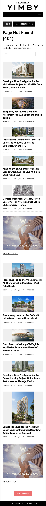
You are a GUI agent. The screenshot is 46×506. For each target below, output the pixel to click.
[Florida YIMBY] (23, 6)
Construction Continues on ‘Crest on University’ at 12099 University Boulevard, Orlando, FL (21, 142)
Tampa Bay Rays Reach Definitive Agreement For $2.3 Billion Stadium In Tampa (22, 114)
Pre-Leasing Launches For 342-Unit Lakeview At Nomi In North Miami (21, 317)
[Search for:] (19, 53)
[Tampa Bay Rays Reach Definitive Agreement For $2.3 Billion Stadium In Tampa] (23, 107)
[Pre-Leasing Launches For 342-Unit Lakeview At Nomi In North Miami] (23, 311)
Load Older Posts (23, 493)
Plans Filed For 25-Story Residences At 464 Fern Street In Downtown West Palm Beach (22, 283)
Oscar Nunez (29, 122)
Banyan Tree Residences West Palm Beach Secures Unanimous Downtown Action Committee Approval (22, 430)
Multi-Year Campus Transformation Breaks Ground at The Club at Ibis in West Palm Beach (21, 171)
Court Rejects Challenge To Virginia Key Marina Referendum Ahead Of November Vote (21, 347)
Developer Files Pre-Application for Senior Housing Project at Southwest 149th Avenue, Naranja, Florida (22, 378)
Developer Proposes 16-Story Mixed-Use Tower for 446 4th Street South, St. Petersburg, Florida (22, 201)
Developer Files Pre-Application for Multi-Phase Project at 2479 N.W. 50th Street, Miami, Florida (22, 84)
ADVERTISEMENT (10, 253)
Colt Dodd (28, 91)
